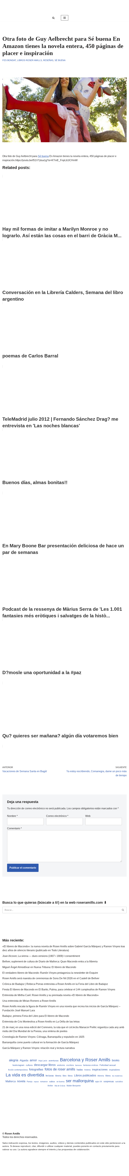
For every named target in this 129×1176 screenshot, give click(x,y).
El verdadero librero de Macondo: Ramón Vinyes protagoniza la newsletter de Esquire (50, 972)
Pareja (29, 1082)
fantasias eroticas (90, 1065)
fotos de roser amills (60, 1069)
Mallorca (11, 1081)
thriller (50, 1086)
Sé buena (60, 60)
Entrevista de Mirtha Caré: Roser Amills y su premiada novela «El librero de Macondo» (50, 995)
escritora (70, 1065)
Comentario (14, 828)
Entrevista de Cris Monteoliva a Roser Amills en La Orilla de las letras (41, 1021)
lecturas (50, 1075)
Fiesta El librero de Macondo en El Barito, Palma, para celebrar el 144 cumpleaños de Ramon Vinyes (58, 989)
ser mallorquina (80, 1080)
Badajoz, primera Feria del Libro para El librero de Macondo (35, 1016)
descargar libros (45, 1065)
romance (44, 1082)
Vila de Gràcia (59, 1086)
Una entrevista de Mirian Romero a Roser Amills (29, 1000)
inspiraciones (100, 1069)
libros (70, 1076)
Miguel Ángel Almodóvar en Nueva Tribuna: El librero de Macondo (39, 967)
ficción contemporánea (18, 1070)
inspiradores (114, 1070)
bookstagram (18, 1065)
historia (87, 1070)
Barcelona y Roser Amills (85, 1059)
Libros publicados (85, 1075)
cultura (29, 1065)
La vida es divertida (25, 1074)
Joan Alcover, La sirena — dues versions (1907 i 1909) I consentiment (41, 956)
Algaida (24, 1060)
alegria (13, 1060)
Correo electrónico (57, 816)
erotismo (61, 1065)
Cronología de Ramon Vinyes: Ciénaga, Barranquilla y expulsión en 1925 (43, 1037)
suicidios (119, 1082)
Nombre (12, 816)
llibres (108, 1076)
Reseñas (48, 60)
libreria (58, 1076)
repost (36, 1082)
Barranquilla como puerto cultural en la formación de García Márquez (40, 1042)
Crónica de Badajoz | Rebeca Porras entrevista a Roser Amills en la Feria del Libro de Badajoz (55, 984)
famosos (78, 1065)
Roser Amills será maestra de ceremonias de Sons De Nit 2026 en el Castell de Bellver (50, 978)
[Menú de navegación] (64, 17)
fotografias (36, 1069)
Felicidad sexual (108, 1065)
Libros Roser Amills (29, 60)
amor (33, 1060)
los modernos (117, 1076)
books (115, 1060)
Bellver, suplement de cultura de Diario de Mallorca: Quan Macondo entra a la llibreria (50, 961)
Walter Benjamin (74, 1086)
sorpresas (109, 1081)
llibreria (101, 1076)
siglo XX (98, 1082)
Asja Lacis (42, 1061)
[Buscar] (53, 18)
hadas (80, 1069)
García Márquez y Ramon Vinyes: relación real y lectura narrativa (38, 1048)
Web (87, 816)
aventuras (54, 1060)
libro (64, 1076)
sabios (52, 1081)
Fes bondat (9, 60)
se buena (60, 1082)
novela (21, 1081)
